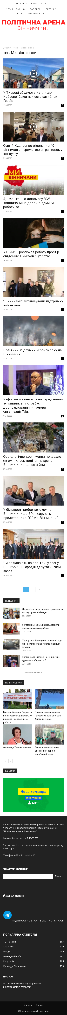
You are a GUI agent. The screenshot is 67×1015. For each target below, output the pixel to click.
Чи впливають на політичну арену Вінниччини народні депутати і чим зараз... (32, 567)
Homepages (34, 14)
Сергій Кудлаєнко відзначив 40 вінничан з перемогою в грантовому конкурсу (32, 150)
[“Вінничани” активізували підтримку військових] (33, 282)
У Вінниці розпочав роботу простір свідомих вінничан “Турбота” (31, 254)
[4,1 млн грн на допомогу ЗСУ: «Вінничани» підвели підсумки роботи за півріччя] (33, 180)
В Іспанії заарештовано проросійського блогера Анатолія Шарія (48, 715)
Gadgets (35, 9)
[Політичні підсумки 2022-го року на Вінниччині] (33, 331)
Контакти (28, 1005)
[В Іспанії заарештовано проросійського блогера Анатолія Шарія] (49, 699)
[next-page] (39, 589)
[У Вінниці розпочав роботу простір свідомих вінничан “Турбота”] (33, 233)
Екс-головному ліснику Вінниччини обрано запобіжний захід (47, 750)
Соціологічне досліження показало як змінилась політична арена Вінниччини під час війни (32, 461)
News (9, 9)
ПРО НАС (8, 976)
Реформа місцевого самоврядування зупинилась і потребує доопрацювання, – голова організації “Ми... (33, 405)
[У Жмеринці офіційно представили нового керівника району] (11, 628)
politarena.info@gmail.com (17, 986)
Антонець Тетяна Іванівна (17, 747)
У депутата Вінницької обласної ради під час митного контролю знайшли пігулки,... (42, 643)
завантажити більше (32, 672)
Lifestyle (50, 9)
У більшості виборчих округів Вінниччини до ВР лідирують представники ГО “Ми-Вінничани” (30, 514)
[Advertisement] (33, 39)
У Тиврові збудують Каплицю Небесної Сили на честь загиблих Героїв (30, 97)
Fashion (21, 9)
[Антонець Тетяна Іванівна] (17, 734)
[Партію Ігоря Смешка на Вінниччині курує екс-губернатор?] (11, 661)
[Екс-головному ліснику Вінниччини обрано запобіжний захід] (49, 734)
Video (20, 14)
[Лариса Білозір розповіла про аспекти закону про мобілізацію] (11, 613)
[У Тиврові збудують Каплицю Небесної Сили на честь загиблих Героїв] (33, 73)
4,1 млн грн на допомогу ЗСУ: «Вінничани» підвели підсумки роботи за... (28, 203)
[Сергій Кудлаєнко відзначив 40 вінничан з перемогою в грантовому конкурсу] (33, 127)
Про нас (39, 1005)
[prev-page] (5, 761)
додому (7, 47)
